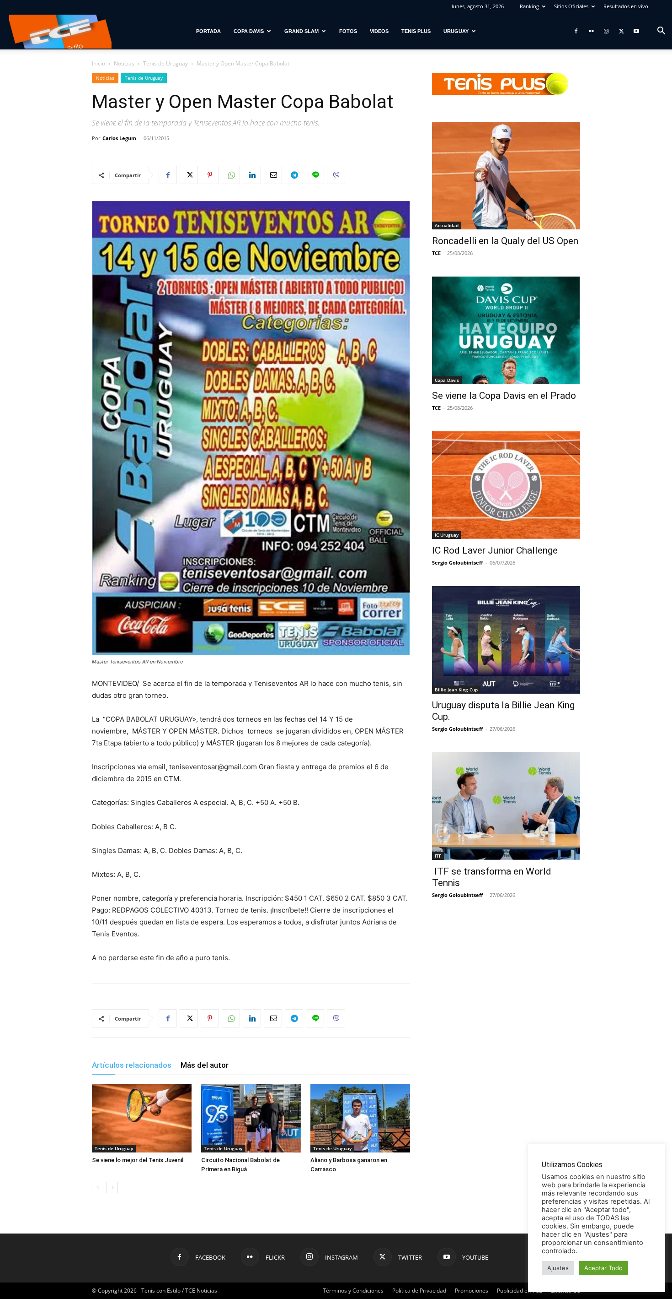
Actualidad (447, 225)
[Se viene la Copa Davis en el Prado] (506, 330)
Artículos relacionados (131, 1065)
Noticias (124, 63)
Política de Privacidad (419, 1290)
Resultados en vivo (625, 6)
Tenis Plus (416, 31)
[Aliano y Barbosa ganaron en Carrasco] (360, 1118)
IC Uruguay (447, 535)
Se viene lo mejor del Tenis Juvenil (137, 1160)
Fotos (348, 31)
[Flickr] (591, 31)
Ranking (529, 6)
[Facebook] (576, 31)
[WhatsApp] (231, 175)
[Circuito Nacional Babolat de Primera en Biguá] (251, 1118)
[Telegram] (294, 175)
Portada (208, 31)
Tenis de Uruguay (165, 63)
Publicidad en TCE (519, 1290)
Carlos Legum (119, 138)
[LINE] (315, 175)
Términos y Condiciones (353, 1290)
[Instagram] (606, 31)
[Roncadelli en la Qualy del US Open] (506, 175)
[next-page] (112, 1187)
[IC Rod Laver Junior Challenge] (506, 485)
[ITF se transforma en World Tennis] (506, 806)
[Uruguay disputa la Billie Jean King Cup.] (506, 640)
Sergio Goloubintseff (457, 562)
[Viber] (336, 175)
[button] (661, 31)
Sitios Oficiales (571, 6)
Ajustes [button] (558, 1268)
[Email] (273, 175)
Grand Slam (301, 31)
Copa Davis (249, 31)
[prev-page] (97, 1187)
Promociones (471, 1290)
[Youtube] (636, 31)
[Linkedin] (252, 175)
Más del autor (205, 1065)
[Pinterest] (210, 175)
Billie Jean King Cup (456, 689)
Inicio (98, 63)
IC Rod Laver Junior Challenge (495, 550)
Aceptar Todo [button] (603, 1268)
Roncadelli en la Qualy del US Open (505, 240)
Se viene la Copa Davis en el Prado (504, 395)
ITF (438, 856)
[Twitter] (621, 31)
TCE (436, 253)
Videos (379, 31)
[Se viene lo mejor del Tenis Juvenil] (142, 1118)
